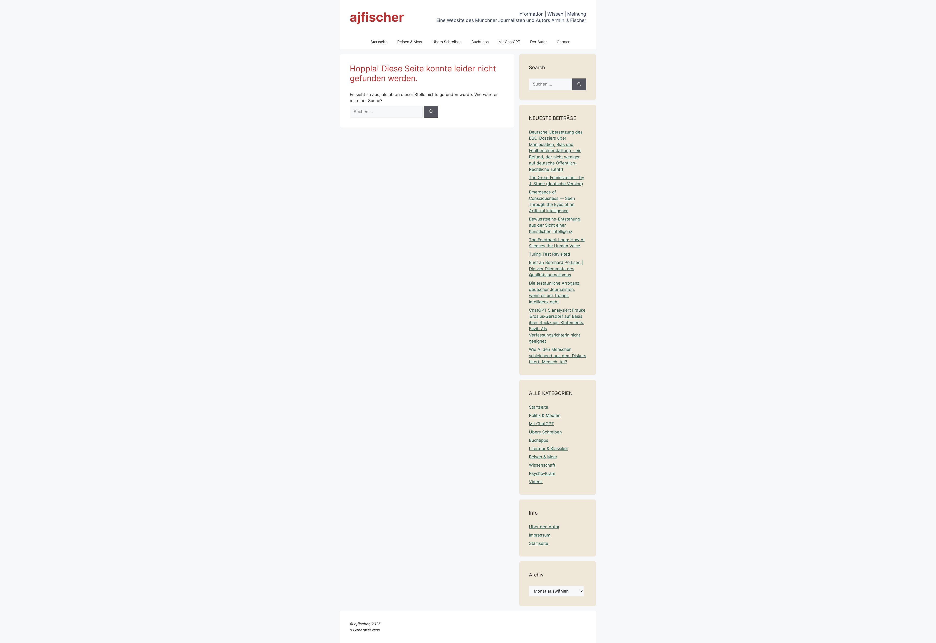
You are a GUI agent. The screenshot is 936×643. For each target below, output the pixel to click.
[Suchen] (431, 112)
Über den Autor (544, 526)
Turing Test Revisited (549, 254)
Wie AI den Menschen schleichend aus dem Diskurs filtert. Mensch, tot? (557, 355)
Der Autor (538, 41)
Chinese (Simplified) (782, 636)
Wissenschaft (542, 465)
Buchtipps (480, 41)
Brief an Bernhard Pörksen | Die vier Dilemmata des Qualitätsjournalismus (556, 268)
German (563, 41)
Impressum (539, 535)
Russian (908, 636)
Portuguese (887, 636)
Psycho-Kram (542, 473)
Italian (869, 636)
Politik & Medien (544, 415)
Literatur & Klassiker (548, 448)
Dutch (809, 636)
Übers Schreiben (447, 41)
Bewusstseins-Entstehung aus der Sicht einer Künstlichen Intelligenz (554, 225)
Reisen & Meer (410, 41)
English (823, 636)
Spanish (924, 636)
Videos (536, 481)
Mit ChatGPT (509, 41)
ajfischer (377, 17)
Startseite (379, 41)
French (838, 636)
